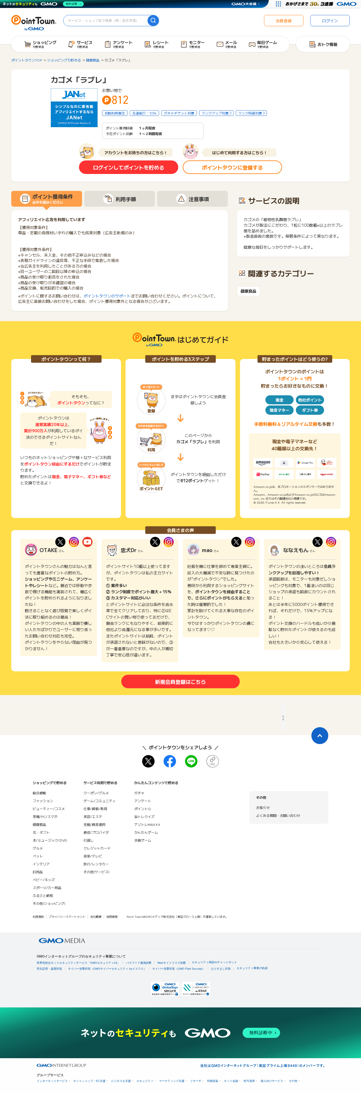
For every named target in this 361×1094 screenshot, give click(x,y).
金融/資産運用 (94, 824)
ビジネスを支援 (121, 1080)
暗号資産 (249, 1080)
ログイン (330, 20)
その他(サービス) (96, 871)
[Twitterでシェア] (148, 761)
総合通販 (39, 792)
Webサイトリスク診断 (171, 962)
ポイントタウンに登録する (232, 167)
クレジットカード (97, 848)
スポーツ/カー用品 (47, 887)
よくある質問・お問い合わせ (278, 815)
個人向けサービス (272, 1080)
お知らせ (263, 807)
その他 (293, 1080)
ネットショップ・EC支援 (89, 1080)
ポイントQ (142, 808)
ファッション (43, 800)
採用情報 (112, 916)
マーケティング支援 (171, 1080)
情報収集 (212, 1080)
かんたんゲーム (146, 832)
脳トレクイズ (144, 816)
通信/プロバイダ (96, 832)
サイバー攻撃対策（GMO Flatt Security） (178, 968)
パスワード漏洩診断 (138, 962)
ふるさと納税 (43, 895)
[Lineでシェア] (191, 761)
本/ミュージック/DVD (50, 840)
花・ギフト (41, 832)
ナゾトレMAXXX (147, 824)
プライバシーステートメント (67, 916)
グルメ (38, 848)
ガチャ (139, 792)
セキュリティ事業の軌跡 (252, 968)
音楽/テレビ (92, 855)
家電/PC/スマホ (45, 816)
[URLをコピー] (212, 761)
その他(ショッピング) (49, 903)
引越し (88, 840)
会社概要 (96, 916)
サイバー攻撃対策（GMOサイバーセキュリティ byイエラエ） (107, 968)
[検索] (153, 20)
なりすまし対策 (221, 968)
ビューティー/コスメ (49, 808)
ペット (38, 855)
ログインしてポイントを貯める (128, 167)
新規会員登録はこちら (180, 681)
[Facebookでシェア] (170, 761)
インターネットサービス (52, 1080)
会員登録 (284, 20)
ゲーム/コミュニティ (99, 800)
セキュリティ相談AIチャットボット (214, 962)
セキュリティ (145, 1080)
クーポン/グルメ (96, 792)
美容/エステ (92, 816)
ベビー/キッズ (44, 879)
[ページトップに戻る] (319, 735)
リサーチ (195, 1080)
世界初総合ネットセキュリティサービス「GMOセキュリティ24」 (78, 962)
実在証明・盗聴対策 (49, 968)
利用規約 (38, 916)
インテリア (41, 863)
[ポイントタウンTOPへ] (33, 22)
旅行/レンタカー (96, 863)
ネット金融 (231, 1080)
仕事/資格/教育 (95, 808)
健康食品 (248, 291)
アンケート (142, 800)
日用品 (38, 871)
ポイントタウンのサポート (107, 296)
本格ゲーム (142, 840)
